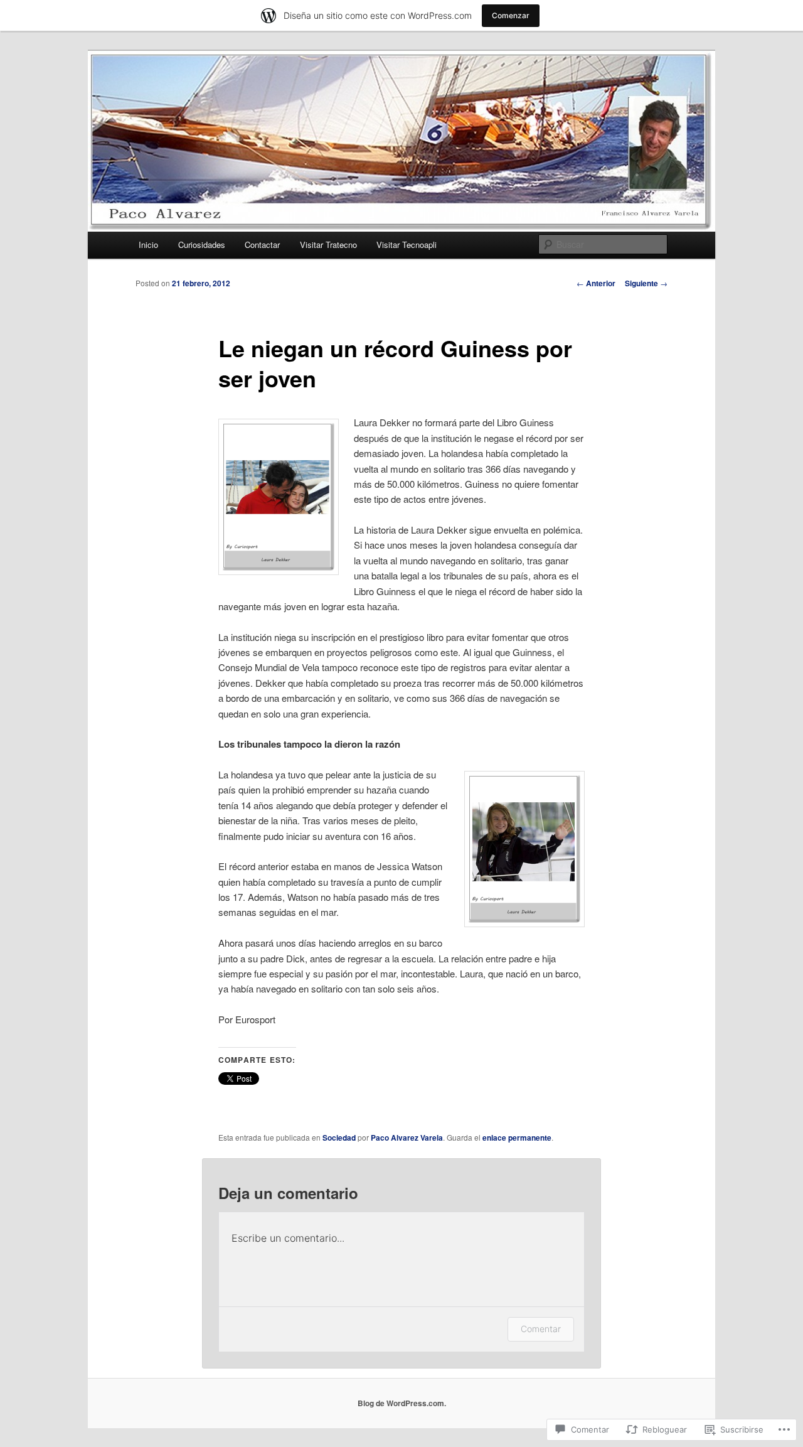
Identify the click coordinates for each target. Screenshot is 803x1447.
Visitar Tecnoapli (406, 244)
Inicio (148, 244)
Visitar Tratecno (328, 244)
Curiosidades (201, 244)
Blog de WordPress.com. (402, 1403)
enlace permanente (516, 1137)
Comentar (541, 1328)
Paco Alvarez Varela (407, 1137)
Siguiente (646, 283)
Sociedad (339, 1137)
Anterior (596, 283)
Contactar (262, 244)
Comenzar (510, 15)
